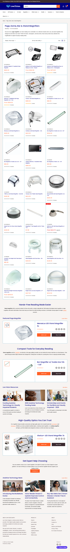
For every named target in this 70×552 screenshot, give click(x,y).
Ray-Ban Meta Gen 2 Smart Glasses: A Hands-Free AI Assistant (57, 496)
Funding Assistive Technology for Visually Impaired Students (11, 405)
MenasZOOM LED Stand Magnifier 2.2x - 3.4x (56, 194)
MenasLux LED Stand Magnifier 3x (12, 130)
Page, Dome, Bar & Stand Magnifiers (13, 20)
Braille (42, 12)
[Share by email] (64, 329)
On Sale (19, 12)
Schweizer (49, 159)
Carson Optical (29, 224)
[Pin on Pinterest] (59, 329)
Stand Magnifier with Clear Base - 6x (55, 258)
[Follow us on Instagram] (60, 544)
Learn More (65, 318)
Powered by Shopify (7, 543)
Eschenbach (7, 64)
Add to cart (43, 335)
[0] (66, 6)
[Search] (58, 6)
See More (65, 387)
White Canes (34, 12)
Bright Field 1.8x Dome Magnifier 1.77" (34, 290)
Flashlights (33, 528)
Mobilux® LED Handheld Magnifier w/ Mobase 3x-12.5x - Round (34, 67)
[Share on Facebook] (56, 329)
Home (4, 12)
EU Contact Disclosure (57, 530)
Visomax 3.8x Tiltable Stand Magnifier (34, 193)
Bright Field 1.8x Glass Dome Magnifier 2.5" (13, 227)
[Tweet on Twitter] (62, 329)
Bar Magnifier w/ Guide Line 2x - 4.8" (55, 98)
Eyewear (50, 12)
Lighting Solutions (35, 530)
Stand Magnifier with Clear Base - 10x (34, 258)
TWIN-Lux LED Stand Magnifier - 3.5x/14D (13, 193)
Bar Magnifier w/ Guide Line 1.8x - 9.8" (55, 130)
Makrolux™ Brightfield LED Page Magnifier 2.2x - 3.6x (11, 99)
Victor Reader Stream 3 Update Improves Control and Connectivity (34, 496)
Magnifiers (25, 12)
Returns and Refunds (56, 526)
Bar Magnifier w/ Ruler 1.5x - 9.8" (54, 161)
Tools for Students (60, 12)
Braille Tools (33, 524)
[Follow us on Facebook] (57, 544)
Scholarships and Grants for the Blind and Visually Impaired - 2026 (56, 405)
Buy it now (58, 335)
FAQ (53, 524)
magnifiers (17, 352)
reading (64, 310)
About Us (5, 16)
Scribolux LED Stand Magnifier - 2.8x (34, 130)
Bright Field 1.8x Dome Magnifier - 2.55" (56, 290)
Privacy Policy (55, 528)
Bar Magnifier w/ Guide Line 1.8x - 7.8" (12, 161)
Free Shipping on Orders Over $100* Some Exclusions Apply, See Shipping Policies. (21, 1)
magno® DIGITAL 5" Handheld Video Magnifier (34, 162)
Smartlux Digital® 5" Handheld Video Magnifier (12, 67)
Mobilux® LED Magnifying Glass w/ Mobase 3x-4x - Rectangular (55, 67)
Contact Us (35, 471)
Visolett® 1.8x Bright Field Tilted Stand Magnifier (12, 259)
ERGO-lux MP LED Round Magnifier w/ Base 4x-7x (55, 227)
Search (32, 520)
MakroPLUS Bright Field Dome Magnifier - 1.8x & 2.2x (13, 291)
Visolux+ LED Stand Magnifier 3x (33, 98)
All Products (10, 12)
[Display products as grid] (62, 40)
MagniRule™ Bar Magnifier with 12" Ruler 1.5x (35, 227)
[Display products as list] (64, 40)
